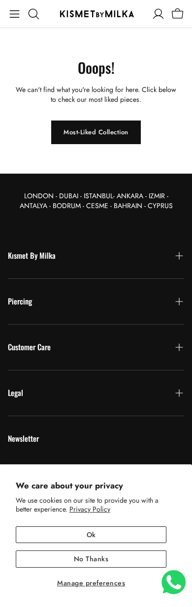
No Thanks (91, 559)
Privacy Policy (89, 509)
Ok (91, 535)
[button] (14, 14)
